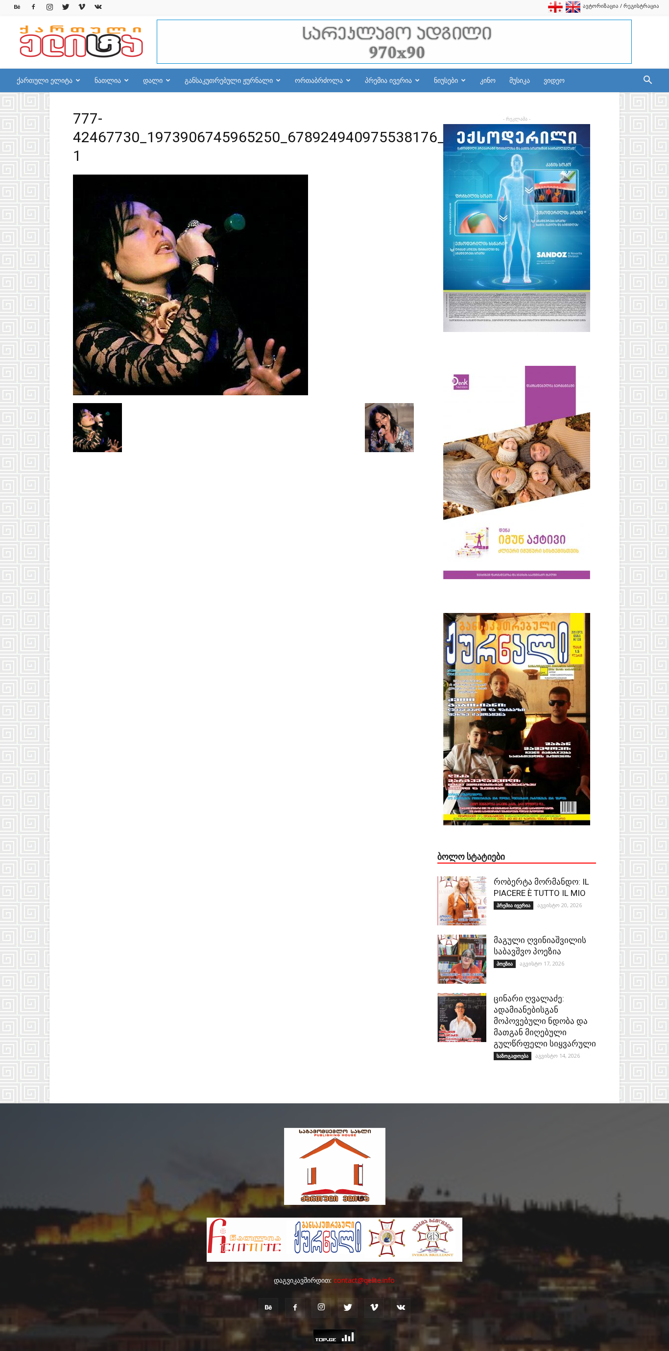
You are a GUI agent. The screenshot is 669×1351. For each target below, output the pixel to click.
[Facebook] (33, 7)
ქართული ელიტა (44, 80)
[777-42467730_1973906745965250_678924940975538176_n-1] (190, 393)
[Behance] (17, 7)
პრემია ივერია (388, 80)
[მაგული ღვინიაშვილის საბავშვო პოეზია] (461, 959)
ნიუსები (446, 80)
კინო (488, 80)
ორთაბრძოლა (319, 80)
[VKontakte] (98, 7)
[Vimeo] (81, 7)
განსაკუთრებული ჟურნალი (229, 80)
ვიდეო (554, 80)
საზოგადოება (512, 1055)
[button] (647, 81)
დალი (153, 80)
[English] (573, 10)
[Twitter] (65, 7)
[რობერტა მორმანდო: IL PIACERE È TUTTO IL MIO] (461, 900)
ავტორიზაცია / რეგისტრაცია (621, 5)
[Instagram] (49, 7)
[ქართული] (555, 10)
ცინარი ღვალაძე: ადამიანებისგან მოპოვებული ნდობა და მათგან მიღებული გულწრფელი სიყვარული (545, 1021)
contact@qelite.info (364, 1280)
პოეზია (505, 963)
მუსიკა (519, 80)
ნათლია (108, 80)
